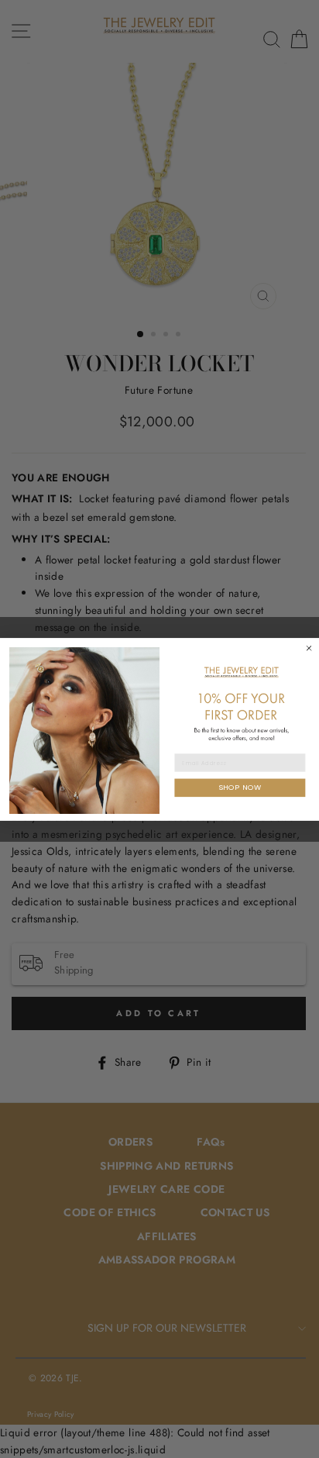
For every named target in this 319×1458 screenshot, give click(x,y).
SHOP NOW (240, 786)
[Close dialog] (309, 648)
